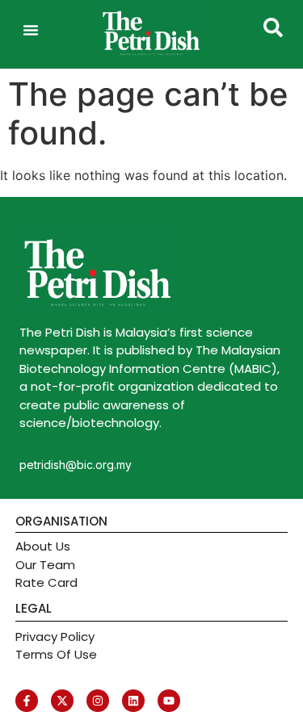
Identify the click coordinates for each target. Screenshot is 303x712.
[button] (31, 30)
